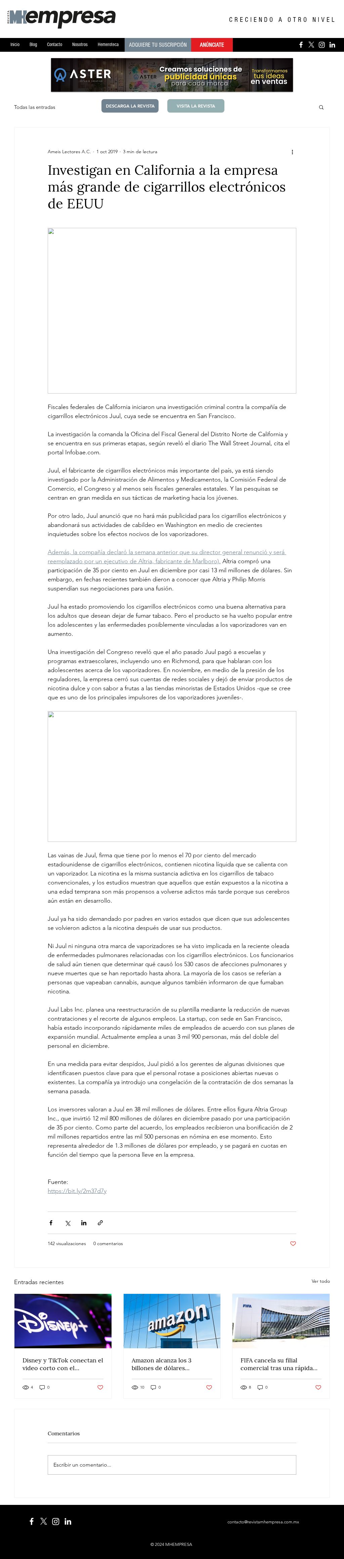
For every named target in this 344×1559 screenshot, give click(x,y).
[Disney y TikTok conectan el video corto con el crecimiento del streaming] (63, 1321)
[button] (321, 107)
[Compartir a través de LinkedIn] (84, 1223)
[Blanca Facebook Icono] (301, 45)
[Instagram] (322, 45)
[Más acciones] (292, 152)
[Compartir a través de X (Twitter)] (67, 1223)
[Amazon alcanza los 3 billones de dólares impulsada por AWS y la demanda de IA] (172, 1321)
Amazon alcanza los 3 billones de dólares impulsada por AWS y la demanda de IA (165, 1364)
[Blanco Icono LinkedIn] (332, 45)
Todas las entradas (34, 107)
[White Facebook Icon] (31, 1521)
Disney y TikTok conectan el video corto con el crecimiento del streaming (63, 1364)
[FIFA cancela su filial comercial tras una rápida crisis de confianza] (281, 1321)
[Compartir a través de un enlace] (100, 1223)
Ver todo (321, 1281)
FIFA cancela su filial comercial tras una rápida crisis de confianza (277, 1364)
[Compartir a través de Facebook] (51, 1223)
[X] (311, 45)
